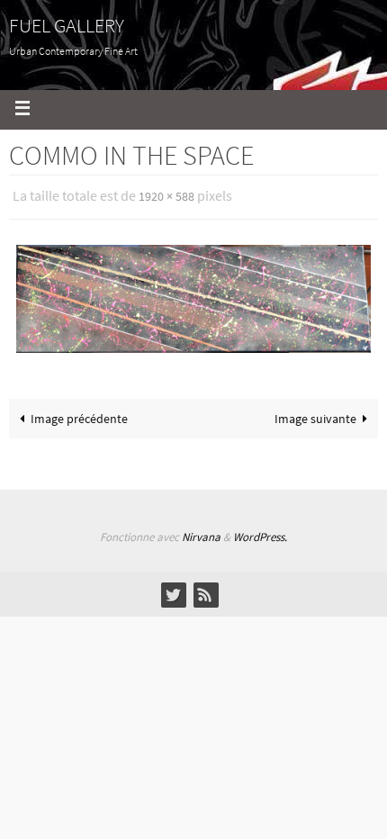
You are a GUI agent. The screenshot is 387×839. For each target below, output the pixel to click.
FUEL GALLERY (66, 25)
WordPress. (260, 537)
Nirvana (201, 537)
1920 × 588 (166, 195)
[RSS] (205, 594)
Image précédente (79, 415)
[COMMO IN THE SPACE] (193, 295)
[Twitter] (172, 594)
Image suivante (315, 415)
